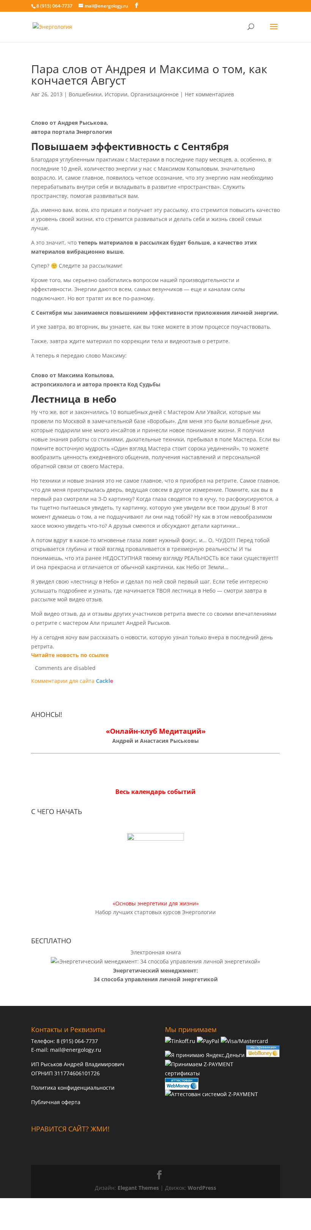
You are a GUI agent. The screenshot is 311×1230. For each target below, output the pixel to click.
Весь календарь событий (155, 792)
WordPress (202, 1187)
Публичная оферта (55, 1102)
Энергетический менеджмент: (155, 970)
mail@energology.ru (75, 1049)
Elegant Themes (138, 1187)
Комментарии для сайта (72, 680)
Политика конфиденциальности (73, 1087)
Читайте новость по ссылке (69, 655)
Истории (116, 94)
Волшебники (85, 94)
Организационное (154, 94)
